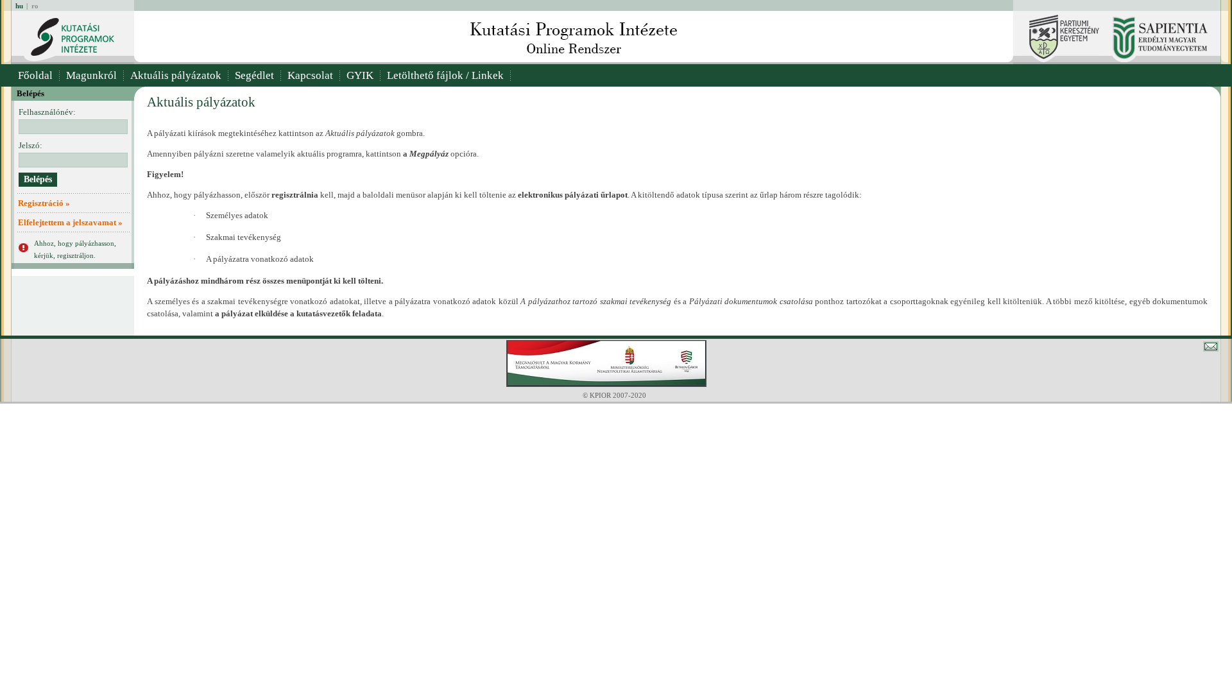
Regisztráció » (44, 203)
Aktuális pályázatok (175, 75)
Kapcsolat (310, 75)
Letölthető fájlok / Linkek (445, 75)
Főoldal (35, 75)
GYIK (359, 75)
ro (34, 6)
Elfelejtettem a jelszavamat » (70, 222)
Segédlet (254, 75)
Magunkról (91, 75)
